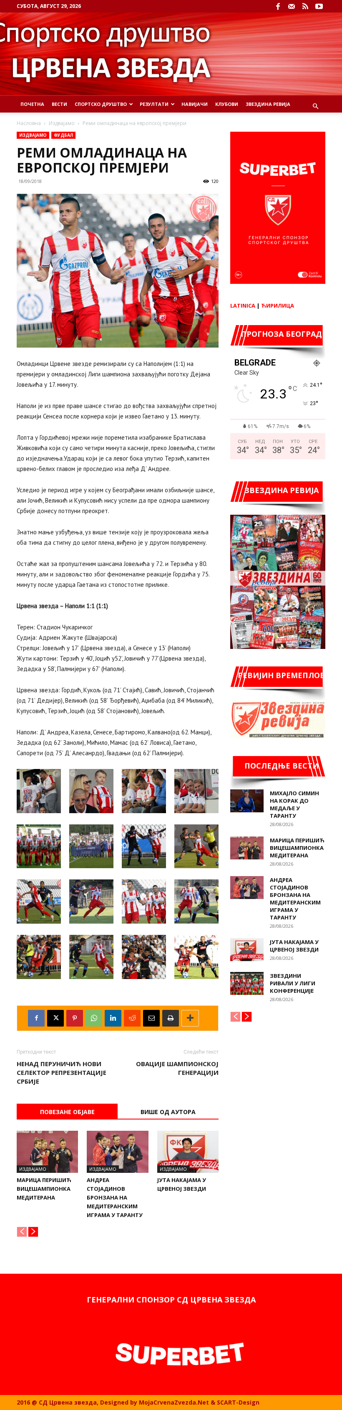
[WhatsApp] (94, 1018)
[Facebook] (278, 6)
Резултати (154, 104)
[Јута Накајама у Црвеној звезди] (188, 1152)
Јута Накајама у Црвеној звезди (294, 945)
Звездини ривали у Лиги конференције (292, 983)
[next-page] (33, 1232)
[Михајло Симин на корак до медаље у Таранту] (247, 800)
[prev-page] (22, 1232)
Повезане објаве (67, 1112)
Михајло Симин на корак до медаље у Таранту (294, 804)
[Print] (170, 1018)
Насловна (29, 123)
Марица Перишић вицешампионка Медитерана (44, 1188)
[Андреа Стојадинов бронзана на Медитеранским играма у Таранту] (117, 1152)
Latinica (242, 305)
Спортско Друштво (101, 104)
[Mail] (291, 6)
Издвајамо (62, 123)
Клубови (226, 104)
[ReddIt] (132, 1018)
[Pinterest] (74, 1018)
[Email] (151, 1018)
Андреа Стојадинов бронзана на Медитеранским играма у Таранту (115, 1197)
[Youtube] (319, 6)
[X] (55, 1018)
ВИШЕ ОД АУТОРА (168, 1112)
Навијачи (194, 104)
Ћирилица (277, 305)
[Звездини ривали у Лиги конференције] (247, 983)
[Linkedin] (113, 1018)
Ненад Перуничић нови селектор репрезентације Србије (61, 1072)
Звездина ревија (268, 104)
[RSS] (305, 6)
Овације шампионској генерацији (177, 1068)
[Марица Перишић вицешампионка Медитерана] (47, 1152)
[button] (315, 106)
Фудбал (63, 135)
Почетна (32, 104)
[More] (190, 1018)
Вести (59, 104)
